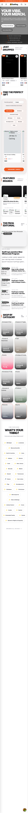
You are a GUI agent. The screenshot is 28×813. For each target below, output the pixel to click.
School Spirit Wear (7, 30)
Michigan (10, 118)
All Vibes (22, 316)
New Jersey (9, 110)
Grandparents (9, 121)
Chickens (19, 110)
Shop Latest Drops (8, 25)
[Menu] (2, 4)
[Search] (21, 4)
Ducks (18, 118)
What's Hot (22, 224)
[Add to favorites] (16, 56)
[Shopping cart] (25, 4)
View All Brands (20, 179)
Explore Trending (21, 25)
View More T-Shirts (14, 169)
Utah (14, 125)
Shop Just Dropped (19, 48)
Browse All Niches (13, 528)
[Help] (25, 810)
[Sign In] (6, 4)
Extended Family (14, 114)
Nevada (20, 121)
